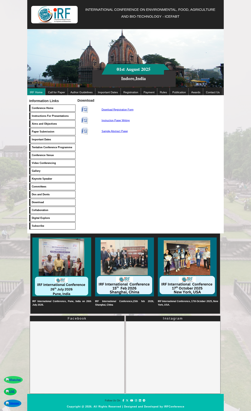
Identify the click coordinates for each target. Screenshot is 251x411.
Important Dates (108, 92)
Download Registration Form (118, 109)
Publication (179, 92)
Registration (130, 92)
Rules (163, 92)
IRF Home (36, 92)
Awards (195, 92)
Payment (149, 92)
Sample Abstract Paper (115, 131)
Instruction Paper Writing (116, 120)
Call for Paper (56, 92)
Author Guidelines (81, 92)
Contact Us (213, 92)
